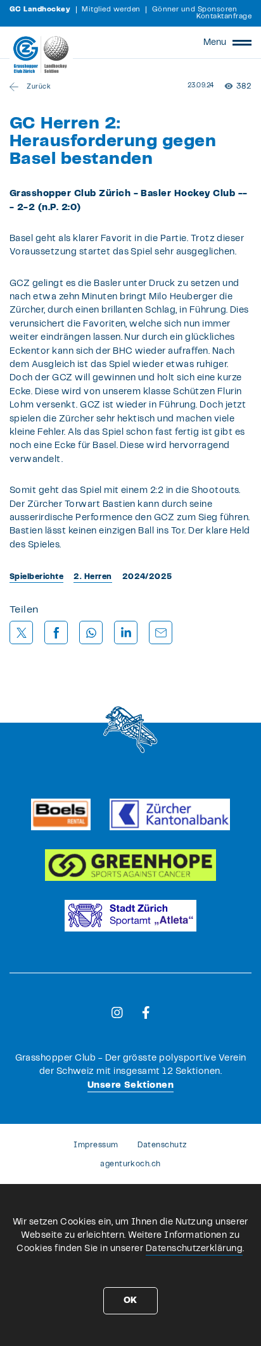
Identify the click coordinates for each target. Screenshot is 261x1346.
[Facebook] (146, 1012)
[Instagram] (117, 1012)
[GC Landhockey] (41, 54)
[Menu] (242, 42)
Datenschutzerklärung (194, 1248)
